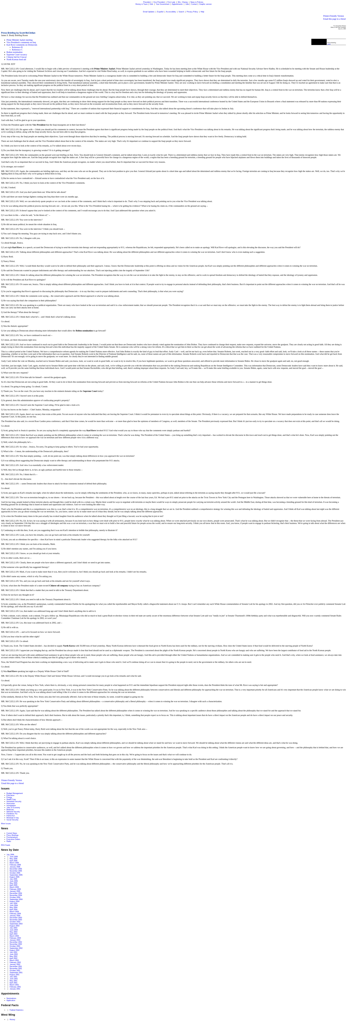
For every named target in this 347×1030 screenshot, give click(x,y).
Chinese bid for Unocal (16, 57)
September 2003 (16, 924)
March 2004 (14, 912)
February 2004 (15, 914)
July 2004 (13, 903)
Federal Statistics (16, 1010)
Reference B (17, 47)
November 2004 (16, 895)
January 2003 (15, 940)
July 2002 (13, 952)
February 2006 (15, 865)
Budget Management (15, 793)
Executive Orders (13, 839)
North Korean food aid (16, 59)
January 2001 (15, 989)
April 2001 (13, 983)
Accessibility (171, 12)
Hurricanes (11, 803)
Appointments (177, 4)
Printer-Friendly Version (333, 16)
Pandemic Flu (12, 814)
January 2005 (15, 891)
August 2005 (14, 877)
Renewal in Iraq (13, 818)
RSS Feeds (5, 845)
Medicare (10, 810)
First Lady (171, 2)
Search (181, 12)
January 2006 (15, 867)
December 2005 (16, 869)
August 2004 (14, 901)
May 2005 (13, 883)
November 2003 (16, 920)
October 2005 (15, 873)
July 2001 (13, 977)
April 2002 (13, 958)
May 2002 (13, 956)
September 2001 (16, 973)
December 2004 (16, 893)
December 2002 (16, 942)
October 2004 (15, 897)
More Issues (6, 824)
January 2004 (15, 916)
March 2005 (14, 887)
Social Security (12, 820)
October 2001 (15, 971)
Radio (9, 841)
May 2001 (13, 981)
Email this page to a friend (334, 19)
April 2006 (13, 861)
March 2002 (14, 960)
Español (160, 12)
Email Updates (149, 12)
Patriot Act (11, 816)
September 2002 (16, 948)
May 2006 (13, 859)
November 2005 (16, 871)
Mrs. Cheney (183, 2)
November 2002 (16, 944)
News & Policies (196, 2)
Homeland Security (14, 801)
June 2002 (14, 954)
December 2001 (16, 966)
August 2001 (14, 975)
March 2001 (14, 985)
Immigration (11, 806)
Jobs (187, 4)
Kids (151, 4)
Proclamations (12, 837)
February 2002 (15, 962)
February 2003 (15, 938)
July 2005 (13, 879)
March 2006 (14, 863)
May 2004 (13, 907)
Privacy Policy (192, 12)
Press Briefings (13, 835)
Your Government (162, 4)
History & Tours (141, 4)
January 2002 (15, 964)
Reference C (17, 50)
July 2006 (10, 855)
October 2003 (15, 922)
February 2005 (15, 889)
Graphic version (205, 4)
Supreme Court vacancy (17, 54)
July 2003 (13, 928)
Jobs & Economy (13, 808)
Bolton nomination (15, 52)
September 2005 (16, 875)
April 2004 (13, 910)
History (12, 1019)
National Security (13, 812)
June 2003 (14, 930)
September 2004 (16, 899)
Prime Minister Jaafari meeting (20, 40)
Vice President (159, 2)
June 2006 (14, 857)
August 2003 (14, 926)
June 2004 (14, 905)
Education (10, 795)
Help (202, 12)
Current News (12, 833)
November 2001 (16, 968)
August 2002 (14, 950)
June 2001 (14, 979)
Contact (194, 4)
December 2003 (16, 918)
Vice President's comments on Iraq (21, 42)
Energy (9, 797)
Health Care (11, 799)
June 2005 (14, 881)
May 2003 (13, 932)
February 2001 (15, 987)
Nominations (11, 998)
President (147, 2)
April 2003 (13, 934)
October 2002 (15, 946)
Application (11, 1000)
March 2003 (14, 936)
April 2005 (13, 885)
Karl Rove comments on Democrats (22, 45)
